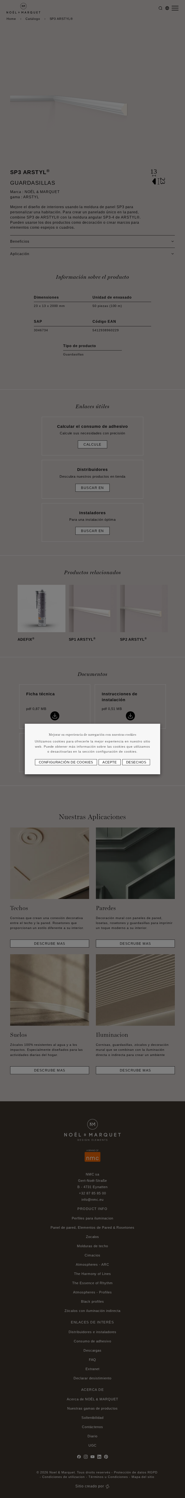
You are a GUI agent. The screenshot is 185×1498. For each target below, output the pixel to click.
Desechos (136, 762)
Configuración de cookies (66, 762)
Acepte (109, 762)
